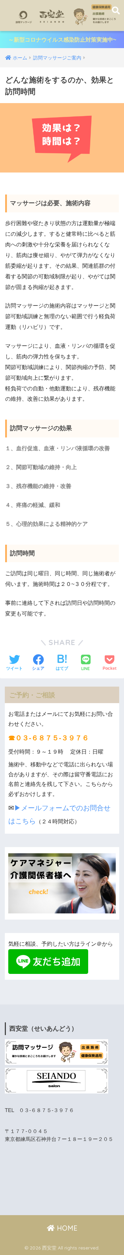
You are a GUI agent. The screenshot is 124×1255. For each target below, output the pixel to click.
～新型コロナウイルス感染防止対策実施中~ (62, 40)
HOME (66, 1228)
